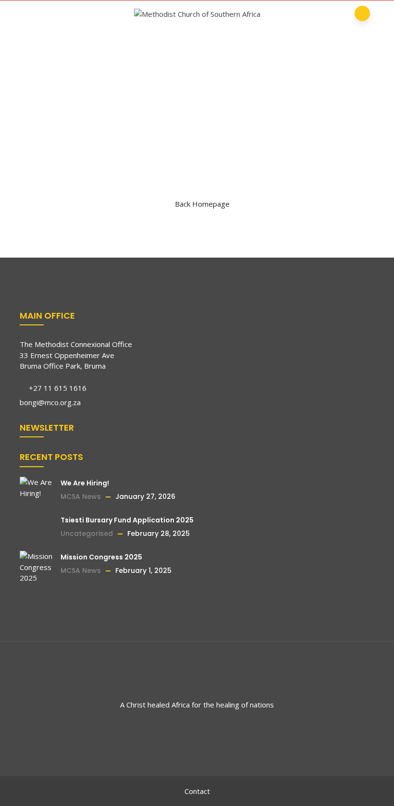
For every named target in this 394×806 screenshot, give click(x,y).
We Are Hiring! (85, 483)
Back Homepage (202, 204)
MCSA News (81, 496)
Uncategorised (87, 533)
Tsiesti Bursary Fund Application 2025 (127, 520)
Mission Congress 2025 (101, 557)
